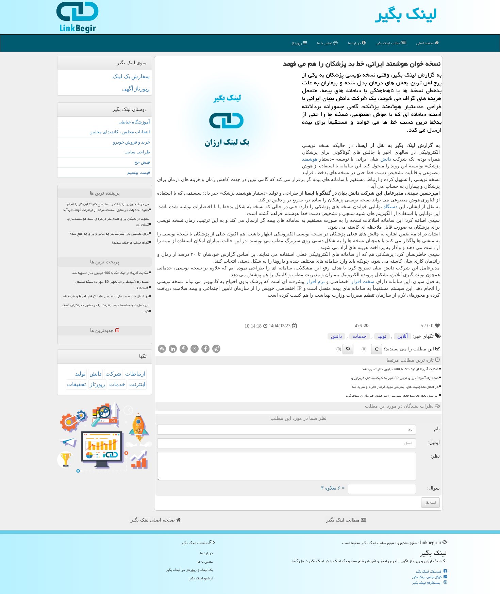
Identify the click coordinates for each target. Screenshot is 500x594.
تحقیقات (76, 384)
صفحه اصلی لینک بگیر (153, 520)
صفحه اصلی (425, 43)
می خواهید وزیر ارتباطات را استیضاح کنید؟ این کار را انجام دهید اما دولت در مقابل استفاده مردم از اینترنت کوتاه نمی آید (106, 207)
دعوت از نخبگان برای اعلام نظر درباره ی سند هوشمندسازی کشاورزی (108, 221)
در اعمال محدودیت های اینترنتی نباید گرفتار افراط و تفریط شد (395, 386)
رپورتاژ (297, 43)
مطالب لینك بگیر (388, 43)
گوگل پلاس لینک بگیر (427, 577)
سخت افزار (362, 281)
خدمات (360, 336)
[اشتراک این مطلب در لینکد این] (173, 348)
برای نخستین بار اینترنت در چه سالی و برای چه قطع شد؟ (109, 233)
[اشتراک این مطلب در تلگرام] (216, 348)
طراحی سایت (137, 151)
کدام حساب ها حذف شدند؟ (130, 242)
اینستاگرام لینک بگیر (427, 582)
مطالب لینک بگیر (343, 520)
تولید (382, 336)
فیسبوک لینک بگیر (429, 571)
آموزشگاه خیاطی (134, 122)
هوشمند (309, 159)
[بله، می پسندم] (376, 349)
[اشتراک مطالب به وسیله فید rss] (162, 348)
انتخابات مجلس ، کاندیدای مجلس (119, 131)
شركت (113, 374)
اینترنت (137, 384)
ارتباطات (135, 374)
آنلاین (402, 336)
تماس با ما (325, 43)
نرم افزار (315, 281)
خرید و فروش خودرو (131, 142)
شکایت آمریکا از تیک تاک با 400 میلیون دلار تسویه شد (400, 369)
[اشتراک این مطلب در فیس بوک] (205, 348)
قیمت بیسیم (138, 172)
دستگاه (390, 206)
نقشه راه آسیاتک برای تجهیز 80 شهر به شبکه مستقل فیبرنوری (394, 378)
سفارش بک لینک (131, 76)
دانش (385, 159)
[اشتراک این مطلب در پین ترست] (183, 348)
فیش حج (142, 162)
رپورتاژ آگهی (136, 89)
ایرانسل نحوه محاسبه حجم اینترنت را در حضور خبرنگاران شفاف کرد (392, 395)
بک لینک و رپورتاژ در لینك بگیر (189, 569)
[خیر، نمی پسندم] (348, 349)
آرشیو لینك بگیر (201, 578)
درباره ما (355, 43)
